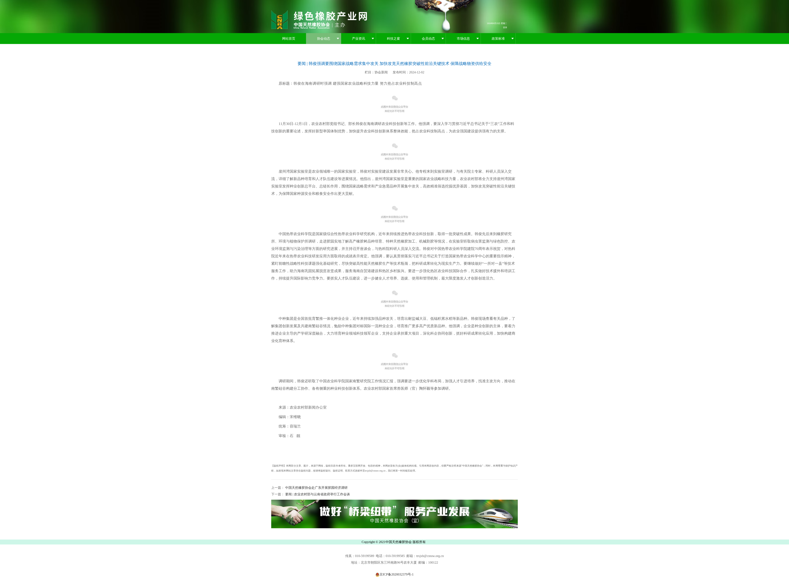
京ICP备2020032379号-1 (397, 574)
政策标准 (498, 38)
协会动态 (323, 38)
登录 (505, 27)
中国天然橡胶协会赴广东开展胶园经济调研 (316, 487)
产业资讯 (358, 38)
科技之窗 (393, 38)
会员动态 (428, 38)
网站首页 (288, 38)
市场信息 (463, 38)
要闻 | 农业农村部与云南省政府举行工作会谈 (317, 494)
